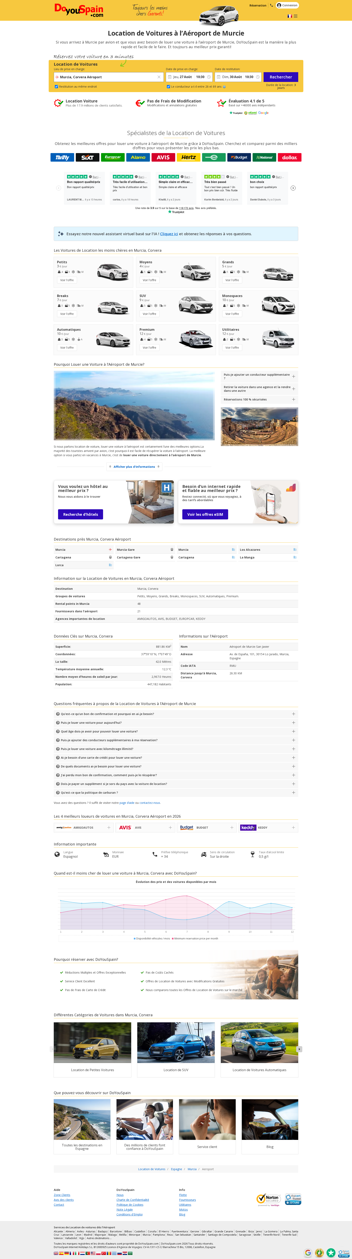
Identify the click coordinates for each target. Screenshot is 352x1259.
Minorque (134, 1234)
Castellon (139, 1231)
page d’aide (127, 803)
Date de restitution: (227, 69)
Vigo (81, 1238)
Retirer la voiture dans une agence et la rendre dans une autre (257, 389)
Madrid (88, 1234)
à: (195, 69)
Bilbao (128, 1231)
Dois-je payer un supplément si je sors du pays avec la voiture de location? (114, 784)
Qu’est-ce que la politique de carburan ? (89, 792)
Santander (199, 1234)
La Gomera (271, 1231)
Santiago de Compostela (222, 1234)
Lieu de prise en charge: (69, 69)
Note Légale (125, 1209)
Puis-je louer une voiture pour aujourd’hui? (91, 723)
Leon (78, 1234)
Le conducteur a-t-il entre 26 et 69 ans (196, 86)
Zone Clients (62, 1195)
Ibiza (251, 1231)
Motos (183, 1209)
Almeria (70, 1231)
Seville (257, 1234)
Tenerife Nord (271, 1234)
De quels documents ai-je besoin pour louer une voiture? (101, 766)
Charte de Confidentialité (133, 1200)
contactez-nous (150, 803)
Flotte (183, 1195)
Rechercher (281, 77)
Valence (58, 1238)
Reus (170, 1234)
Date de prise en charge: (180, 69)
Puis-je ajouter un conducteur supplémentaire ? (257, 376)
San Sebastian (183, 1234)
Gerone (194, 1231)
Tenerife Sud (289, 1234)
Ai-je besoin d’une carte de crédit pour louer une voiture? (101, 758)
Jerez (259, 1231)
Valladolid (71, 1238)
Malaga (112, 1234)
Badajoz (103, 1231)
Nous (120, 1195)
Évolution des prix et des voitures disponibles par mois (176, 882)
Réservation (258, 5)
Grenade (240, 1231)
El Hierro (164, 1231)
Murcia (147, 1234)
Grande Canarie (223, 1231)
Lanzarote (67, 1234)
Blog (182, 1214)
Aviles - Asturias (86, 1231)
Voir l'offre (67, 280)
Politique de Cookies (130, 1205)
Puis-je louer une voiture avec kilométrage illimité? (97, 749)
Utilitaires (185, 1205)
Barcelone (116, 1231)
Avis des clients (64, 1200)
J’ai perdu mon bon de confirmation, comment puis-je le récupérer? (109, 775)
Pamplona (159, 1234)
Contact (59, 1205)
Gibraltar (207, 1231)
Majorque (100, 1234)
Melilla (122, 1234)
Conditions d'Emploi (130, 1214)
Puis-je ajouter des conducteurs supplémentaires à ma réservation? (109, 740)
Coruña (152, 1231)
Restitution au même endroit (78, 86)
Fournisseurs (187, 1200)
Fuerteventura (180, 1231)
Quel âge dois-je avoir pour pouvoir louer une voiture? (99, 731)
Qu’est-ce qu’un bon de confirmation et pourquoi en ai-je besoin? (107, 714)
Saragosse (245, 1234)
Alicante (58, 1231)
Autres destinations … (99, 1238)
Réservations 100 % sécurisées (245, 399)
